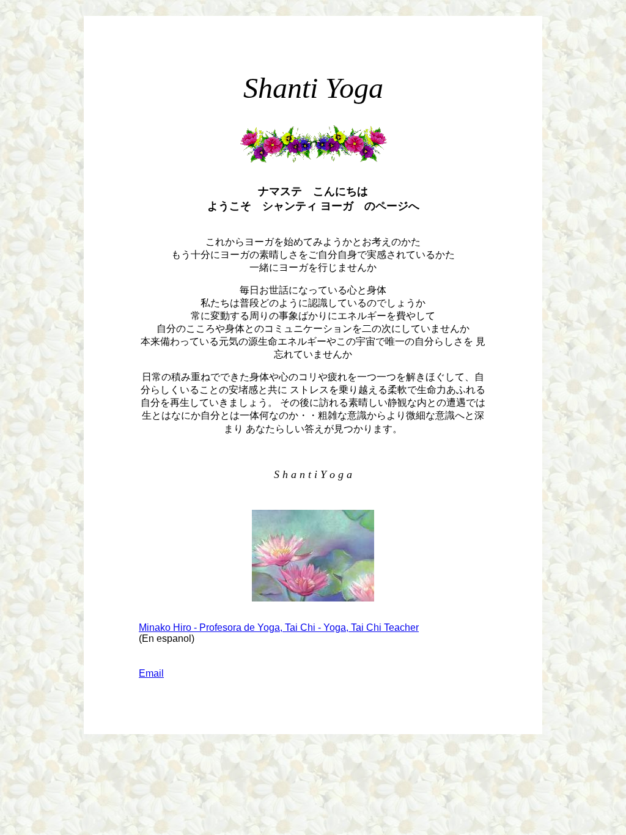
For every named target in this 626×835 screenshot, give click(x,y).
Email (151, 673)
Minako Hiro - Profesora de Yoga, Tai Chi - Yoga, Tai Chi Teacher (279, 627)
